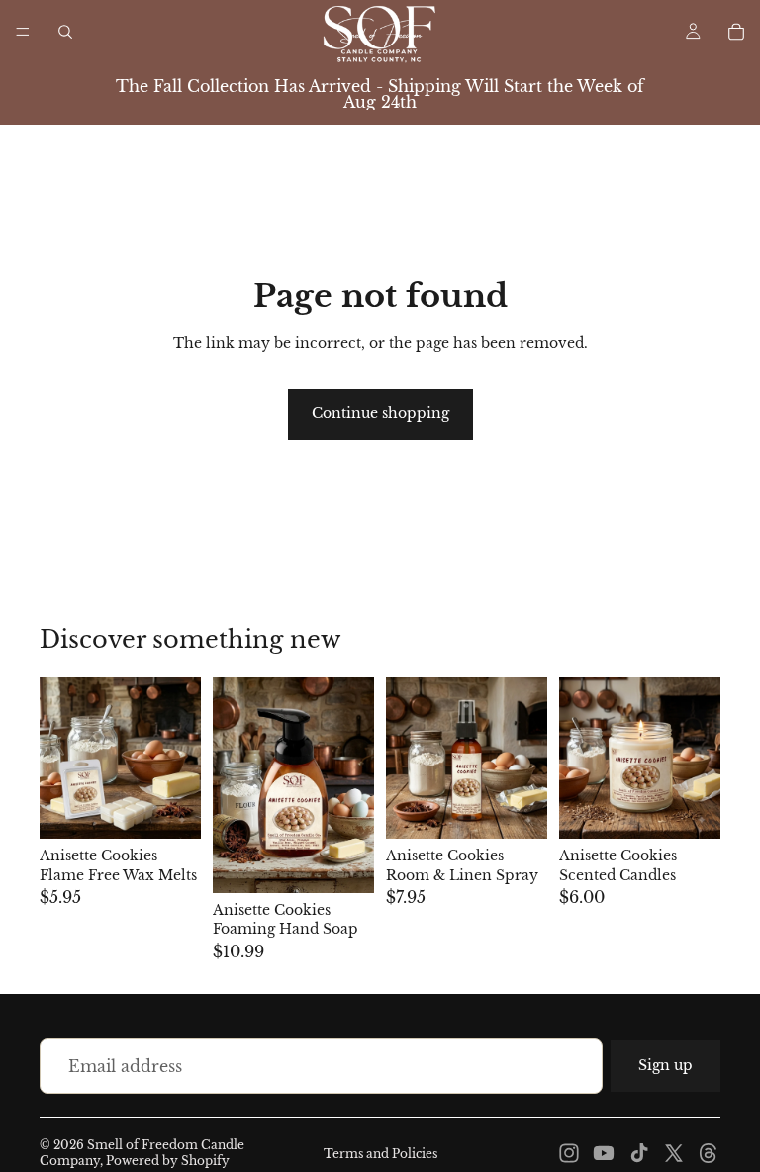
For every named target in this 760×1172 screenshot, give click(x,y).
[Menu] (23, 31)
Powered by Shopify (168, 1160)
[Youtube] (604, 1153)
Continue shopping (380, 413)
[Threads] (708, 1153)
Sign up (665, 1065)
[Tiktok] (639, 1153)
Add (360, 861)
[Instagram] (569, 1153)
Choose (187, 808)
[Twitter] (674, 1153)
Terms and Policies (380, 1153)
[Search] (65, 31)
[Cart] (736, 31)
